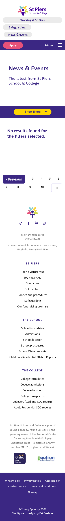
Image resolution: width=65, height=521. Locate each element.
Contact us (32, 283)
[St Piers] (32, 11)
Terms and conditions (43, 486)
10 (42, 187)
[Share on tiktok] (20, 223)
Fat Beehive (46, 513)
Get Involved (32, 289)
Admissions (32, 334)
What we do (12, 480)
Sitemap (33, 492)
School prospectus (32, 345)
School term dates (32, 328)
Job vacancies (32, 277)
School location (32, 339)
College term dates (32, 378)
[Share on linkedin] (36, 223)
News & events (18, 34)
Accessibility (52, 480)
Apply (13, 45)
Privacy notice (32, 480)
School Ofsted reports (32, 351)
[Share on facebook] (28, 223)
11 (57, 188)
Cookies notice (17, 486)
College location (32, 390)
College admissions (32, 384)
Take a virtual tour (32, 272)
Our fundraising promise (32, 306)
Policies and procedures (32, 295)
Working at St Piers (32, 20)
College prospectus (32, 396)
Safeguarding (17, 27)
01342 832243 (32, 238)
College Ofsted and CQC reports (32, 401)
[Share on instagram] (44, 223)
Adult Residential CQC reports (32, 407)
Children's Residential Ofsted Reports (32, 357)
